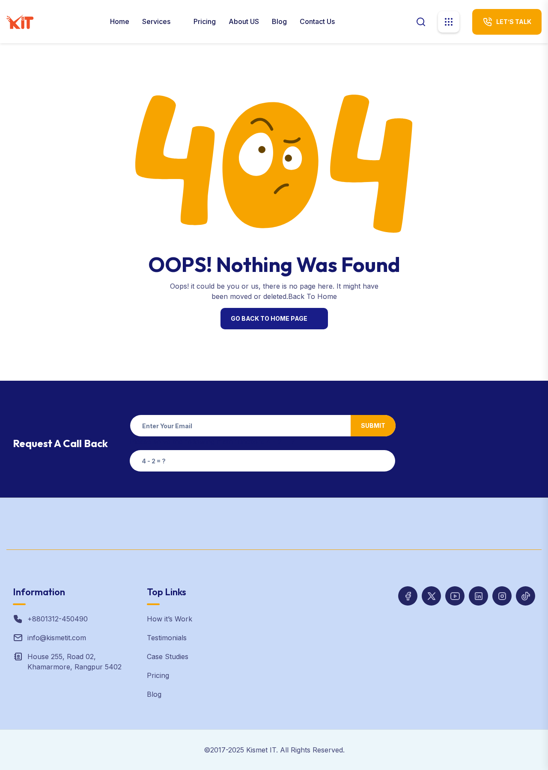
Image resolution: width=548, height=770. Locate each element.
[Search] (421, 21)
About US (244, 21)
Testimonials (167, 637)
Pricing (205, 21)
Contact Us (317, 21)
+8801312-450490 (57, 619)
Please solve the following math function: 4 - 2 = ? (212, 441)
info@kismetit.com (56, 637)
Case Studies (167, 656)
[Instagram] (478, 596)
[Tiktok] (525, 596)
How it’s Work (169, 619)
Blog (279, 21)
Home (119, 21)
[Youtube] (455, 596)
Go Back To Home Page (269, 318)
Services (157, 21)
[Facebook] (407, 596)
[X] (431, 596)
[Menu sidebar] (448, 22)
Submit (373, 425)
